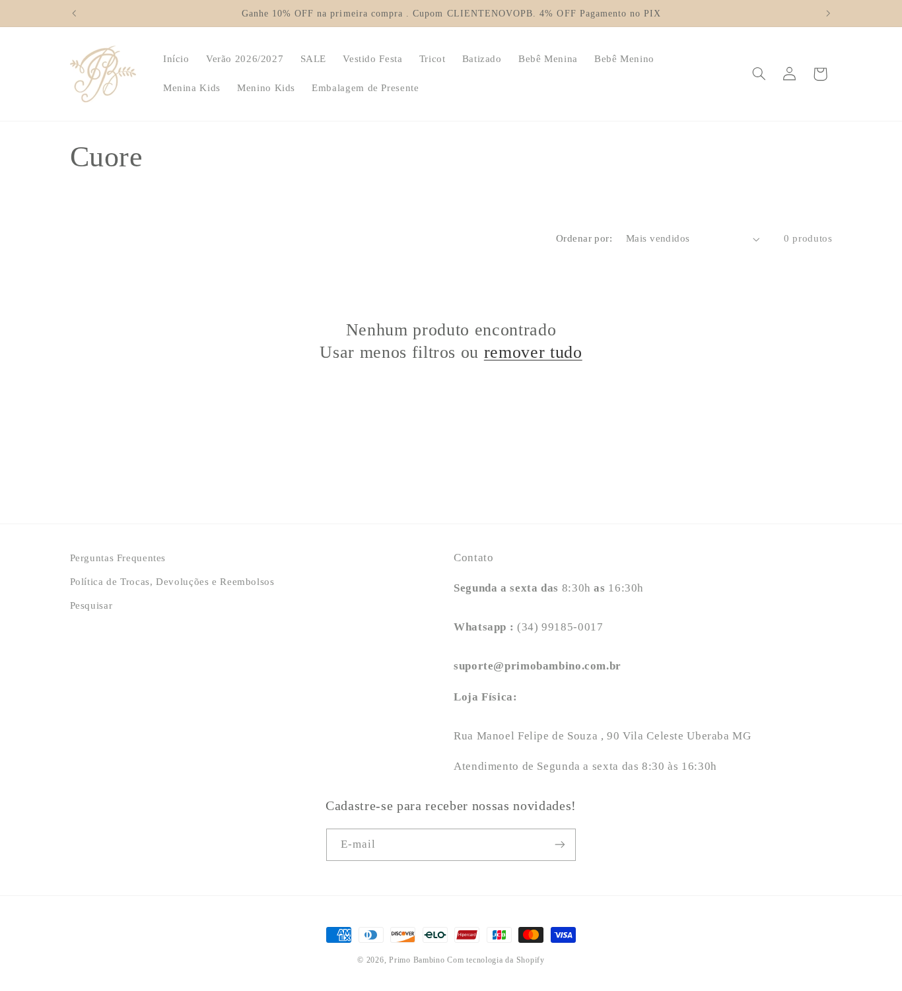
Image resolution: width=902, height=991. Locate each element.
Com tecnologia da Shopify (495, 960)
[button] (759, 74)
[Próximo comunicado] (828, 13)
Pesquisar (91, 606)
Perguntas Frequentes (118, 558)
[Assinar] (560, 844)
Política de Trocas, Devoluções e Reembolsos (172, 581)
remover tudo (533, 352)
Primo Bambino (417, 960)
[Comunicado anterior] (73, 13)
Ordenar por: (584, 238)
